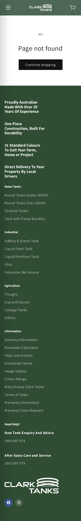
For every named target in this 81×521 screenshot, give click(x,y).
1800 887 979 (14, 441)
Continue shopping (40, 65)
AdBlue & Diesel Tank (21, 241)
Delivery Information (21, 339)
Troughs (11, 294)
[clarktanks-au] (40, 7)
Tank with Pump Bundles (24, 218)
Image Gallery (15, 371)
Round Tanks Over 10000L (25, 203)
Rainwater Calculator (21, 347)
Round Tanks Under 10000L (26, 195)
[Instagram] (19, 503)
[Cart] (73, 7)
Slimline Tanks (16, 210)
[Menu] (8, 7)
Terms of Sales (16, 394)
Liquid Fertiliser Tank (21, 256)
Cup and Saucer (17, 302)
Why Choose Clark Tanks (24, 386)
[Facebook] (8, 503)
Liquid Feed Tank (18, 248)
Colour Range (15, 379)
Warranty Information (21, 402)
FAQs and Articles (18, 355)
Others (10, 317)
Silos (8, 264)
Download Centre (18, 363)
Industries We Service (21, 272)
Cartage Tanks (15, 310)
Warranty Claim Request (23, 410)
